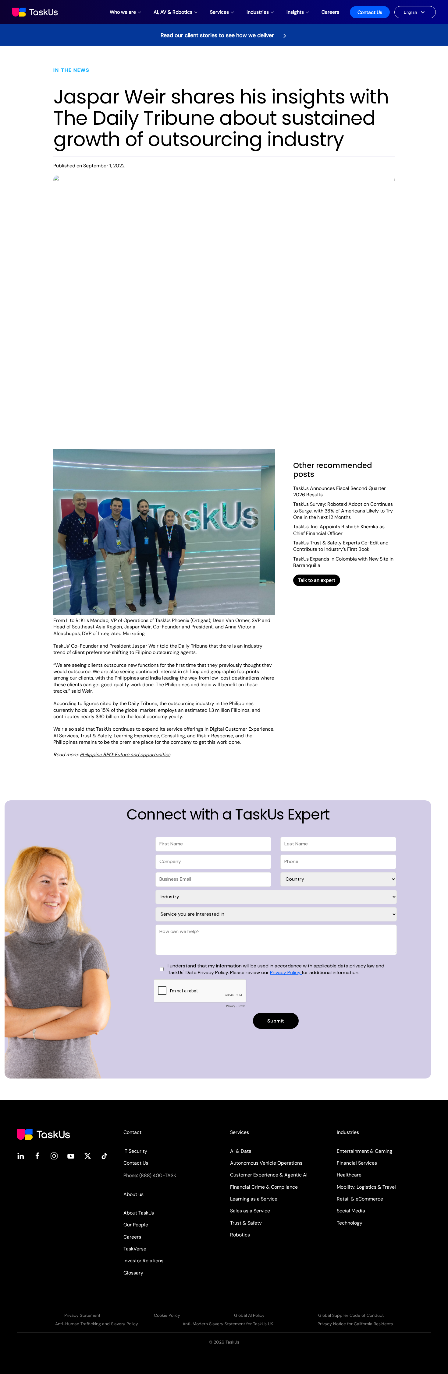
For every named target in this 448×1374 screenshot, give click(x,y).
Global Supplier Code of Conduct (351, 1315)
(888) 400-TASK (157, 1175)
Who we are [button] (123, 12)
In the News (71, 70)
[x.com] (87, 1155)
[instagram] (54, 1155)
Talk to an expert (316, 580)
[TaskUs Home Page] (43, 1134)
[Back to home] (35, 12)
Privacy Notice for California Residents (355, 1324)
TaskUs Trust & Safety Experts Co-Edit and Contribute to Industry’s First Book (341, 546)
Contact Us (369, 12)
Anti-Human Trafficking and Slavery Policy (96, 1324)
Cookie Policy (167, 1315)
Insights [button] (295, 12)
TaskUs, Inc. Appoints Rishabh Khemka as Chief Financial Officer (339, 529)
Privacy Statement (82, 1315)
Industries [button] (258, 12)
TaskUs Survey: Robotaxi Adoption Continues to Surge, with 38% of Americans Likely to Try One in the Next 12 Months (343, 510)
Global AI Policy (249, 1315)
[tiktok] (104, 1155)
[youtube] (71, 1155)
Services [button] (219, 12)
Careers (330, 12)
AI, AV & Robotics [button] (173, 12)
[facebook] (37, 1155)
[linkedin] (20, 1155)
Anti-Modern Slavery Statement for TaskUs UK (228, 1324)
